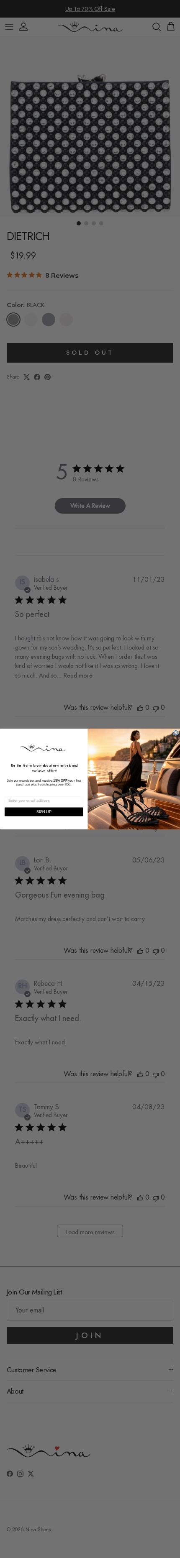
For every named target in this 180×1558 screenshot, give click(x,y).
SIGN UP (43, 812)
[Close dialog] (176, 732)
